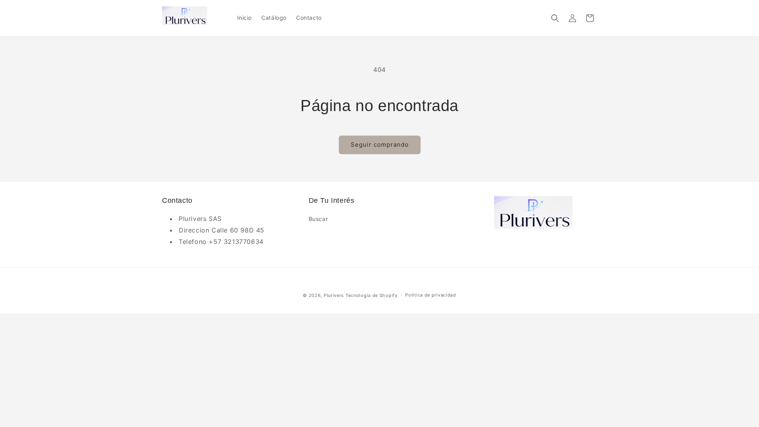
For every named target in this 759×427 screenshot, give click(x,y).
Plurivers (334, 295)
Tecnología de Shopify (372, 295)
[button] (555, 18)
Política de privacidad (430, 295)
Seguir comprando (380, 144)
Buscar (318, 218)
